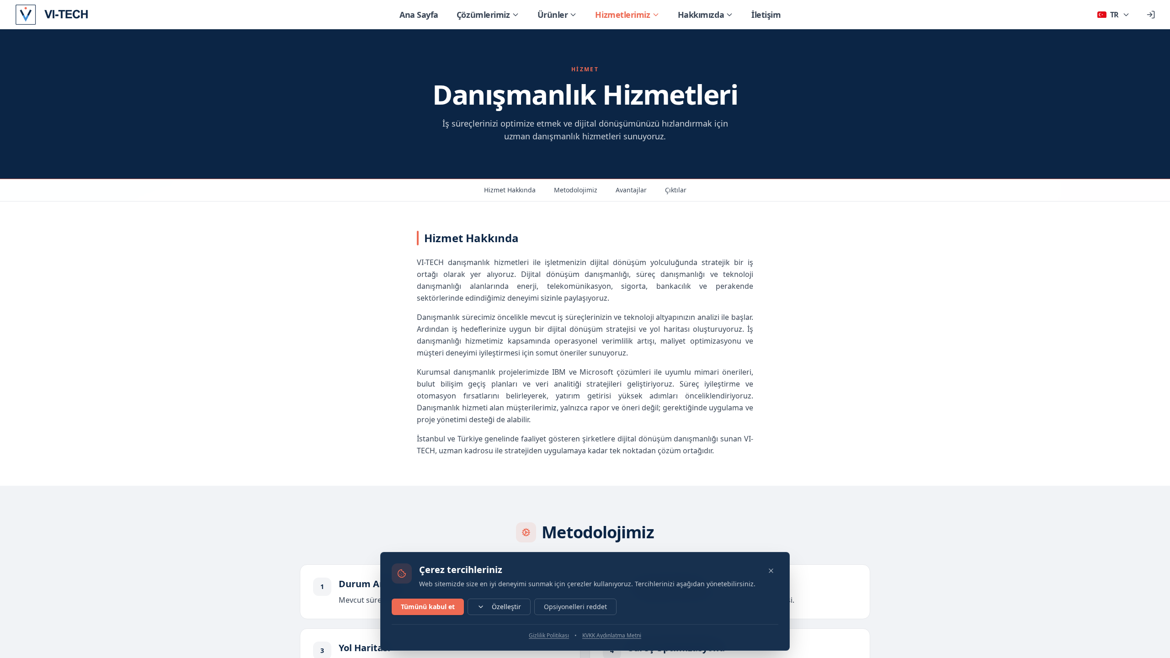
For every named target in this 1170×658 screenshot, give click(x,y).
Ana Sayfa (418, 14)
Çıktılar (675, 190)
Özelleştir (506, 606)
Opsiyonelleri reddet (575, 606)
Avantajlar (631, 190)
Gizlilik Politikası (549, 635)
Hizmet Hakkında (510, 190)
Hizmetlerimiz (622, 14)
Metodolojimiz (575, 190)
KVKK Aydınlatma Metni (611, 635)
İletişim (766, 14)
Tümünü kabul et (428, 606)
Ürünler (552, 14)
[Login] (1150, 14)
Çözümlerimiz (483, 14)
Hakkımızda (701, 14)
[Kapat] (771, 570)
